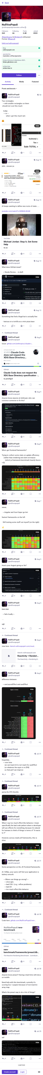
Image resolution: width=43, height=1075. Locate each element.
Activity (8, 82)
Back (7, 3)
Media (21, 82)
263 (3, 33)
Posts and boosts (8, 89)
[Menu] (39, 75)
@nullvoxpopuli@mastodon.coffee (13, 27)
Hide (37, 126)
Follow (19, 75)
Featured (35, 82)
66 (13, 33)
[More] (39, 152)
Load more (21, 1065)
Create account (10, 1072)
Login (22, 1072)
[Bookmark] (30, 152)
